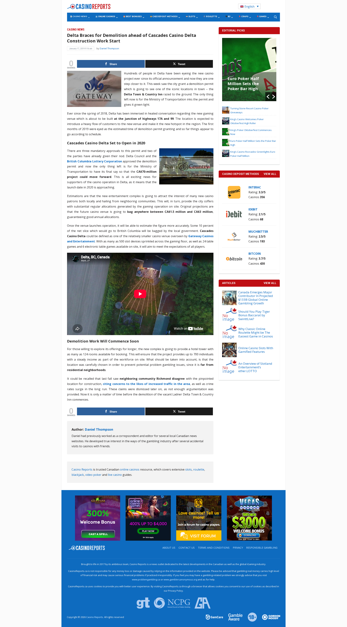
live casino (115, 475)
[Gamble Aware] (233, 617)
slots (188, 469)
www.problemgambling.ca (146, 579)
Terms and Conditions (214, 547)
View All (270, 283)
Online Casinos (106, 16)
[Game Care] (215, 617)
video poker (93, 475)
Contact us (187, 547)
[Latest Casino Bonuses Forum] (198, 517)
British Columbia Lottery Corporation (94, 161)
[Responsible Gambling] (250, 617)
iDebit (253, 209)
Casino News (79, 16)
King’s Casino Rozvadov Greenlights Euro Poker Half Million (246, 86)
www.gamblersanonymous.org (180, 579)
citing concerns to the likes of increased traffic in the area (146, 384)
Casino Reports (82, 469)
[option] (249, 69)
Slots (191, 16)
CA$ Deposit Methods (164, 16)
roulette (198, 469)
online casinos (129, 469)
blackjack (78, 475)
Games (262, 16)
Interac (255, 187)
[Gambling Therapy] (268, 617)
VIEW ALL (270, 174)
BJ (228, 16)
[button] (268, 96)
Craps (244, 16)
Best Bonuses (133, 16)
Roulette (211, 16)
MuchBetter (258, 232)
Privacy (238, 547)
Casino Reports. (95, 617)
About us (168, 547)
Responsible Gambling (261, 547)
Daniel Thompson (109, 48)
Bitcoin (255, 254)
